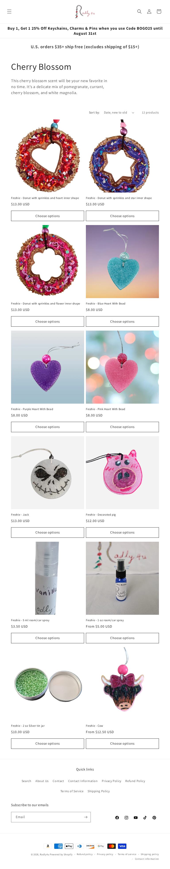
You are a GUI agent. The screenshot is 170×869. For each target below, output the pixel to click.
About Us (42, 781)
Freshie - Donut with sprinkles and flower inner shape (45, 303)
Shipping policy (150, 854)
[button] (9, 11)
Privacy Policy (111, 781)
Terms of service (127, 854)
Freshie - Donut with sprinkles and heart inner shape (45, 198)
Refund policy (85, 854)
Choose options (47, 216)
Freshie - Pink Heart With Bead (105, 409)
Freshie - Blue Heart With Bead (106, 303)
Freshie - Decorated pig (101, 514)
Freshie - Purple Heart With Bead (32, 409)
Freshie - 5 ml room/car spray (30, 620)
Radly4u (44, 854)
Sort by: (94, 112)
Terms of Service (72, 791)
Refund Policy (135, 781)
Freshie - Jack (20, 514)
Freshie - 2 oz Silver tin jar (27, 726)
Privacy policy (105, 854)
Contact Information (83, 781)
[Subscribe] (86, 817)
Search (26, 781)
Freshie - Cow (94, 726)
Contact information (147, 858)
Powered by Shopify (61, 854)
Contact (58, 781)
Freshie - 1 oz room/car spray (105, 620)
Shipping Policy (99, 791)
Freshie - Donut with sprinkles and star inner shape (119, 198)
